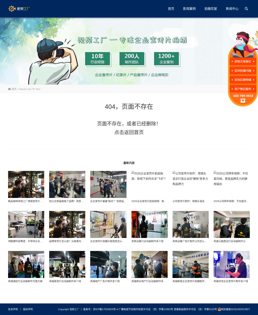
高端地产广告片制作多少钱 (105, 281)
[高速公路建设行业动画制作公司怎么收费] (232, 224)
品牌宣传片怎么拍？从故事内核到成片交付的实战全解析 (80, 241)
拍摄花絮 (210, 9)
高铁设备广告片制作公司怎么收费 (191, 241)
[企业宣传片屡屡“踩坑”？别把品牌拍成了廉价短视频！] (108, 184)
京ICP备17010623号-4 (105, 309)
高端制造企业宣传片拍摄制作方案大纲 (193, 281)
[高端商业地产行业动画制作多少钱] (149, 264)
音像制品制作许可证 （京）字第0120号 (195, 309)
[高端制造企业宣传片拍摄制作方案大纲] (191, 264)
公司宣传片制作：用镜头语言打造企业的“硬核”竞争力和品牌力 (207, 201)
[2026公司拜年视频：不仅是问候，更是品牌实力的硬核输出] (232, 184)
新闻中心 (232, 9)
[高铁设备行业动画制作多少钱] (149, 224)
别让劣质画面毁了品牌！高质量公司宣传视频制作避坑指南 (81, 201)
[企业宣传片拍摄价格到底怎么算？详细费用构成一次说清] (108, 224)
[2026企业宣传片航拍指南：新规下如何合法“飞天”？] (149, 184)
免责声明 (13, 309)
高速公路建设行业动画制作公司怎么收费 (236, 241)
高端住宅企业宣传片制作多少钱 (231, 281)
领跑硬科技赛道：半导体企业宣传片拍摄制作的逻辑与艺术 (40, 241)
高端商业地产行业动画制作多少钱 (149, 281)
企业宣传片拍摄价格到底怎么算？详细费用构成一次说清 (121, 241)
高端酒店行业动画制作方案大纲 (25, 281)
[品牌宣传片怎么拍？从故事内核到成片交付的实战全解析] (67, 224)
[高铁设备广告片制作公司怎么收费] (191, 224)
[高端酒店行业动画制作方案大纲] (26, 264)
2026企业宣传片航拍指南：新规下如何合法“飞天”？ (159, 201)
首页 (171, 9)
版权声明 (28, 309)
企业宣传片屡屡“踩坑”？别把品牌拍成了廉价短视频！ (119, 201)
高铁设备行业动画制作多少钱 (147, 241)
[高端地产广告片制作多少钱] (108, 264)
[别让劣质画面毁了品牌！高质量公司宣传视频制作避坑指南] (67, 184)
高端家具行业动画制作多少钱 (65, 281)
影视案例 (189, 9)
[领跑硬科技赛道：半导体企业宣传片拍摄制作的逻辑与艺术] (26, 224)
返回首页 (134, 132)
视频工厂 (24, 8)
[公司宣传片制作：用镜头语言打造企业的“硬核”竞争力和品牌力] (191, 184)
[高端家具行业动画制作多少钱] (67, 264)
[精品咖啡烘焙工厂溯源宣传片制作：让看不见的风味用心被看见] (26, 184)
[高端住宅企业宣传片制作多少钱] (232, 264)
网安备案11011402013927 (235, 309)
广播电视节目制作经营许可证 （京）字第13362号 (146, 309)
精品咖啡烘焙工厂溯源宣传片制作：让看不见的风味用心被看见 (42, 201)
